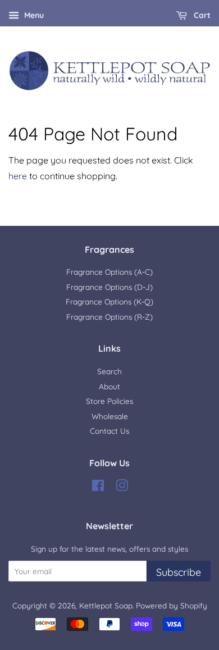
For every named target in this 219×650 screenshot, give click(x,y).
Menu (33, 15)
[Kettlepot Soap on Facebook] (98, 487)
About (109, 386)
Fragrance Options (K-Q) (109, 301)
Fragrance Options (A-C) (109, 271)
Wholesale (110, 416)
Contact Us (109, 430)
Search (109, 371)
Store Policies (109, 401)
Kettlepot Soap (106, 605)
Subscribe (178, 572)
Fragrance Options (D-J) (109, 287)
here (17, 175)
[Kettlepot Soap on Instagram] (122, 487)
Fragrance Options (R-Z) (109, 316)
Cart (201, 15)
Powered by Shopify (171, 605)
